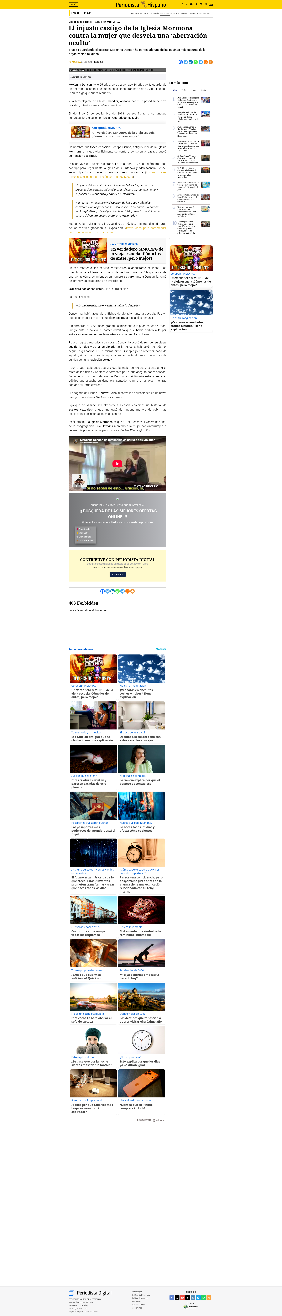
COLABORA (117, 574)
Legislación (196, 13)
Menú (73, 4)
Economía (154, 13)
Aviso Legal (137, 1292)
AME (211, 4)
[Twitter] (186, 62)
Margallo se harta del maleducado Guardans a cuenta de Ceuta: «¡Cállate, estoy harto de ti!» (188, 117)
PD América (75, 62)
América (135, 13)
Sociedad (82, 13)
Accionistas (137, 1308)
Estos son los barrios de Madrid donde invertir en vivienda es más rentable (188, 198)
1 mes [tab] (193, 90)
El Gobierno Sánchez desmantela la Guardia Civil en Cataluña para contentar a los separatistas (187, 172)
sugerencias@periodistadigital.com (83, 1311)
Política (144, 13)
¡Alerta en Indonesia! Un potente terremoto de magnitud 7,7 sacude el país (188, 186)
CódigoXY (208, 13)
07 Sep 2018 (86, 62)
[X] (186, 4)
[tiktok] (187, 1297)
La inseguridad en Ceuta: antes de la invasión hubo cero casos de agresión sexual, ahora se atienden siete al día (186, 227)
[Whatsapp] (196, 62)
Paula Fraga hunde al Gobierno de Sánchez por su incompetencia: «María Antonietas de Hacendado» (187, 131)
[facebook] (171, 1297)
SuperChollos (84, 529)
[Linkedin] (191, 62)
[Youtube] (191, 4)
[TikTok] (196, 4)
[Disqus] (117, 1166)
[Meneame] (206, 62)
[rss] (209, 1297)
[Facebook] (182, 4)
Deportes (184, 13)
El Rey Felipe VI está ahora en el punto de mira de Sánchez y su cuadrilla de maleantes (187, 159)
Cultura (175, 13)
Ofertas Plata (84, 537)
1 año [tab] (203, 90)
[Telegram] (201, 62)
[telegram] (198, 1297)
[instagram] (193, 1297)
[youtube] (182, 1297)
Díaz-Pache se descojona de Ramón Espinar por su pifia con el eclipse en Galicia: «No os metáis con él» (188, 102)
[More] (211, 62)
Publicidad (136, 1301)
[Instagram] (201, 4)
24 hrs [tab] (174, 90)
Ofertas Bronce (85, 540)
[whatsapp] (206, 4)
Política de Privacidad (141, 1295)
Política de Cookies (140, 1298)
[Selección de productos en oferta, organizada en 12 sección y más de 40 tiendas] (117, 498)
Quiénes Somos (138, 1305)
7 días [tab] (184, 90)
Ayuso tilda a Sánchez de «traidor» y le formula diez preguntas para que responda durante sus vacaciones (188, 146)
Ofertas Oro (84, 533)
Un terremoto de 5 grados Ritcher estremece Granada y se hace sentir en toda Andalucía (188, 212)
